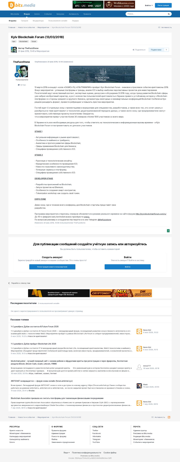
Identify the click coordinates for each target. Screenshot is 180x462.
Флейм (32, 391)
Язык (66, 452)
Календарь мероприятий (20, 436)
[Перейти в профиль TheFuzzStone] (14, 50)
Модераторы (38, 21)
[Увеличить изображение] (102, 74)
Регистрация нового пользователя (52, 267)
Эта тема (158, 14)
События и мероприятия (143, 442)
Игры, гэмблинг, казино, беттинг (43, 373)
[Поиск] (169, 14)
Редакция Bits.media (141, 436)
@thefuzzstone (104, 220)
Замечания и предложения (63, 442)
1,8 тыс (23, 85)
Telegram (96, 439)
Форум (27, 14)
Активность (74, 14)
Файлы (54, 439)
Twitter (95, 430)
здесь (86, 217)
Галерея (24, 21)
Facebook (97, 433)
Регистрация (163, 5)
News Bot (147, 330)
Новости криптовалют (37, 336)
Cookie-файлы (110, 452)
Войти (148, 5)
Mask (145, 384)
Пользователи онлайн (57, 21)
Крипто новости (16, 430)
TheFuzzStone (31, 48)
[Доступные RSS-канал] (169, 417)
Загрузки (60, 14)
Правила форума (59, 430)
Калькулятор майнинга (19, 439)
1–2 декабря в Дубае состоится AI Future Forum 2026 (35, 327)
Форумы (12, 21)
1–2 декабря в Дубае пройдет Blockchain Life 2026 (33, 344)
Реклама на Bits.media (142, 433)
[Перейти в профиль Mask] (139, 386)
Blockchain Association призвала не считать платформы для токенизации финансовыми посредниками (57, 398)
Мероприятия (43, 51)
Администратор (140, 430)
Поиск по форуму (59, 436)
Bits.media (15, 14)
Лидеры (75, 21)
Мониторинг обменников (20, 433)
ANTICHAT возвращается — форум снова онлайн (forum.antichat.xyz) (42, 381)
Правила (87, 14)
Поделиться (139, 50)
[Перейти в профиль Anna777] (139, 367)
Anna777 (147, 366)
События (48, 14)
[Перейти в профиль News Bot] (139, 331)
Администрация (58, 433)
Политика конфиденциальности (86, 452)
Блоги (37, 14)
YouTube (96, 442)
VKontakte (97, 436)
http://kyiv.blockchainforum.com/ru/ (151, 214)
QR (110, 458)
